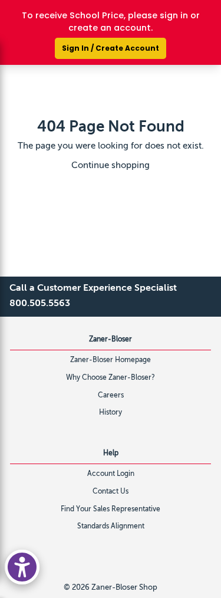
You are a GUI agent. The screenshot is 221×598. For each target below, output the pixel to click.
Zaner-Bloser (110, 339)
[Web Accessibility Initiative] (22, 567)
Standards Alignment (110, 526)
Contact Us (110, 491)
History (110, 412)
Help (110, 453)
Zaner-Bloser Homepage (110, 360)
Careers (111, 395)
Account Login (110, 474)
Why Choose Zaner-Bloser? (110, 378)
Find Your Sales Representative (110, 509)
